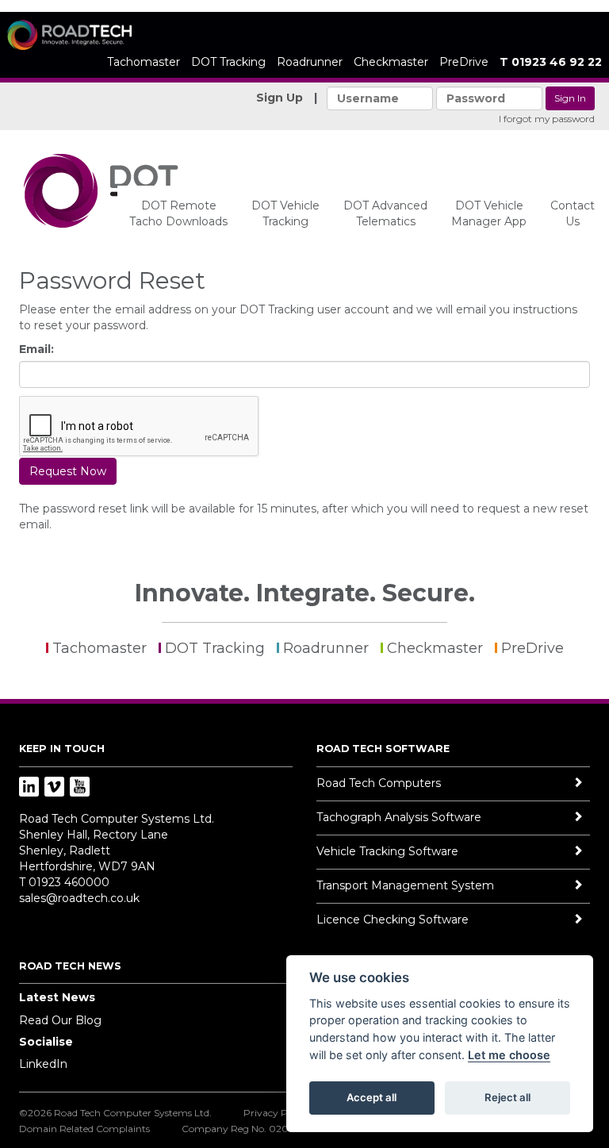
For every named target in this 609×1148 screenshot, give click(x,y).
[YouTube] (80, 789)
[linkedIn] (29, 789)
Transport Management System (405, 885)
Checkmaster (391, 62)
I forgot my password (547, 119)
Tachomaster (143, 62)
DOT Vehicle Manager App (489, 213)
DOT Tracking (228, 62)
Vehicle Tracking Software (387, 851)
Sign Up (279, 97)
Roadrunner (310, 62)
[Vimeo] (54, 789)
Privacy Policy (275, 1113)
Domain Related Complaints (84, 1129)
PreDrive (463, 62)
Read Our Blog (60, 1020)
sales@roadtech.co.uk (79, 898)
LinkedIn (43, 1064)
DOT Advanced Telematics (385, 213)
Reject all (507, 1097)
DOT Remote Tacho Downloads (178, 213)
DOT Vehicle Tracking (285, 213)
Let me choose (509, 1055)
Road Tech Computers (378, 783)
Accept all (371, 1097)
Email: (36, 349)
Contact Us (572, 213)
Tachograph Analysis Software (398, 817)
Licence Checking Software (392, 919)
